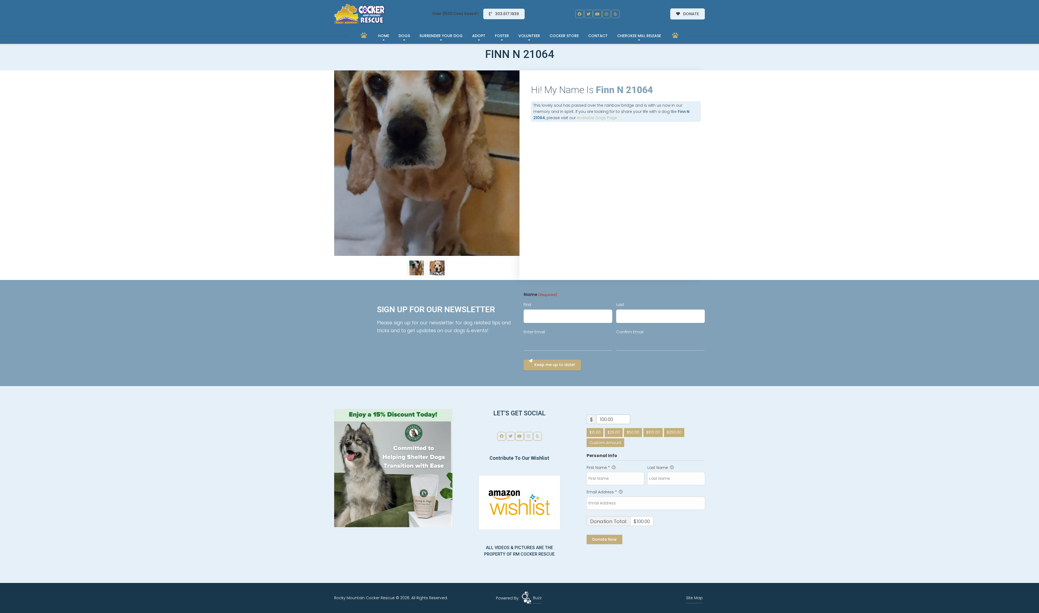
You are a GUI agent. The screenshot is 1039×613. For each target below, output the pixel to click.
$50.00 (633, 432)
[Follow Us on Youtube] (597, 14)
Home (383, 35)
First (527, 304)
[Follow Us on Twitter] (588, 14)
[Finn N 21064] (427, 163)
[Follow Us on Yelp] (615, 14)
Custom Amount (605, 442)
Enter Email (534, 332)
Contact (598, 35)
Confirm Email (629, 332)
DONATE (690, 14)
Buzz (537, 598)
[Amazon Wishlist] (519, 502)
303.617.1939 (506, 14)
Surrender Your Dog (441, 35)
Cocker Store (564, 35)
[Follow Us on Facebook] (579, 14)
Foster (502, 35)
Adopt (478, 35)
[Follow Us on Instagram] (606, 14)
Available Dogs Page (597, 117)
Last (620, 304)
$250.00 (674, 432)
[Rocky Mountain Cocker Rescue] (360, 14)
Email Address (602, 492)
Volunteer (529, 35)
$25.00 (613, 432)
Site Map (694, 598)
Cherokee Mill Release (639, 35)
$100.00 (653, 432)
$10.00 (595, 432)
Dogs (404, 35)
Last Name (658, 467)
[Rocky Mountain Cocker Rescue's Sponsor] (393, 467)
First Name (598, 467)
